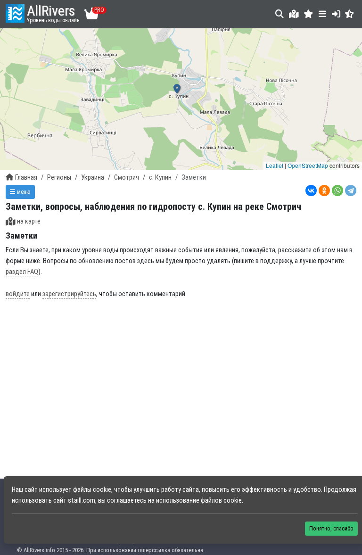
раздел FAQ (22, 272)
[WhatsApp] (337, 190)
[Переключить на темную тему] (349, 13)
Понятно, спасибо (331, 528)
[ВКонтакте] (311, 190)
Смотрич (126, 178)
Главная (26, 178)
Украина (92, 178)
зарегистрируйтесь (69, 294)
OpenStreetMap (308, 165)
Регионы (59, 178)
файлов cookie (221, 501)
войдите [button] (18, 294)
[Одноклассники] (324, 190)
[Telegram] (350, 190)
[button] (308, 13)
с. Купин (160, 178)
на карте (29, 221)
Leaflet (274, 165)
